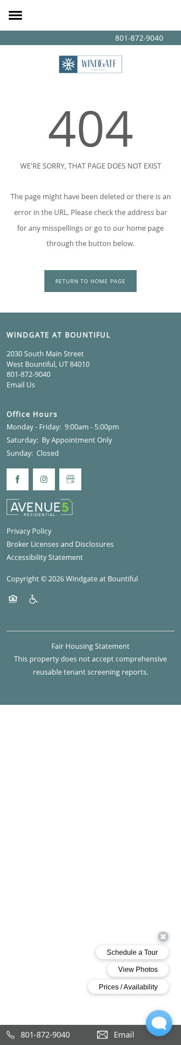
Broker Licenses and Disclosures (60, 544)
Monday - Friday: (34, 427)
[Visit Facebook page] (18, 479)
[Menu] (15, 15)
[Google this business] (70, 479)
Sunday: (20, 453)
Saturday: (22, 440)
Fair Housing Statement (90, 646)
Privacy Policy (29, 531)
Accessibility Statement (45, 557)
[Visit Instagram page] (44, 479)
